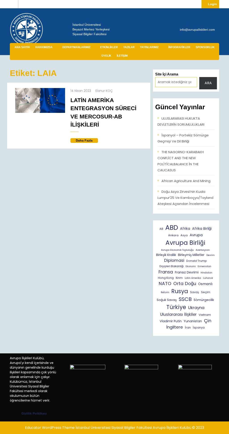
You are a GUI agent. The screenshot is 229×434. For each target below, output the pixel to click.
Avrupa (196, 235)
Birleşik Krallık (166, 255)
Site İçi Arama (166, 74)
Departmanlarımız (76, 47)
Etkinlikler (109, 47)
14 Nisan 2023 (80, 90)
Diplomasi (174, 260)
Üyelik (106, 55)
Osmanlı (205, 283)
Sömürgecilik (204, 300)
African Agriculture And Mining (185, 180)
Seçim (205, 292)
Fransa (166, 272)
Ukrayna (196, 308)
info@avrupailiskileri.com (197, 29)
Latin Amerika (193, 278)
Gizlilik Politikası (34, 413)
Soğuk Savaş (167, 300)
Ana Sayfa (22, 47)
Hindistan (206, 272)
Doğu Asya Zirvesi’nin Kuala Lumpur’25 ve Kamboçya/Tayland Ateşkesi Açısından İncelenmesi (185, 197)
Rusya (179, 291)
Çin (207, 321)
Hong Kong (166, 278)
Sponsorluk (205, 47)
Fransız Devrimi (187, 272)
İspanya (199, 327)
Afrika (185, 228)
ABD (171, 227)
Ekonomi (191, 266)
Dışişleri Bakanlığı (171, 266)
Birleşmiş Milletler (191, 255)
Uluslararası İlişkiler (178, 314)
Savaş (194, 292)
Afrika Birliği (202, 228)
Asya (184, 235)
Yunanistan (193, 321)
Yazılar (129, 47)
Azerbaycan (203, 250)
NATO (165, 283)
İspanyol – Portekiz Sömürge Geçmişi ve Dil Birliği (183, 138)
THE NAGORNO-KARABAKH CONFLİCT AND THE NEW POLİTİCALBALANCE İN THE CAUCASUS (180, 161)
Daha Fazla (87, 140)
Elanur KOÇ (104, 90)
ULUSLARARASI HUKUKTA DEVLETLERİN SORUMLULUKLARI (180, 121)
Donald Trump (196, 261)
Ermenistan (204, 266)
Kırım (179, 278)
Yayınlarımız (149, 47)
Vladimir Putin (171, 321)
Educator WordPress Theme (50, 427)
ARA (208, 83)
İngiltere (174, 327)
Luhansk (208, 278)
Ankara (173, 235)
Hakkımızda (44, 47)
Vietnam (205, 315)
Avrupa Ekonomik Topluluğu (177, 250)
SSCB (185, 299)
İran (188, 327)
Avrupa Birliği (185, 242)
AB (161, 229)
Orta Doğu (184, 283)
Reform (165, 292)
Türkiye (176, 307)
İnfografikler (179, 47)
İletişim (122, 55)
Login (213, 4)
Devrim (210, 255)
